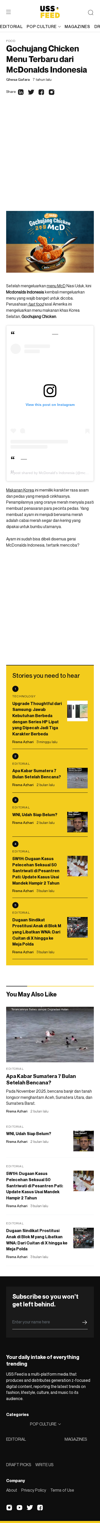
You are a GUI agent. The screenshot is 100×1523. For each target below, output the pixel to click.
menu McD (56, 285)
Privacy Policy (33, 1490)
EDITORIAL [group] (11, 26)
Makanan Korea (20, 490)
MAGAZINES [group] (77, 26)
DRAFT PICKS (18, 1464)
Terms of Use (62, 1490)
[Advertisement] (50, 158)
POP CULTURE (41, 26)
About (11, 1490)
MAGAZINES (76, 1439)
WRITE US (44, 1464)
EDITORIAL (16, 1439)
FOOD (10, 41)
